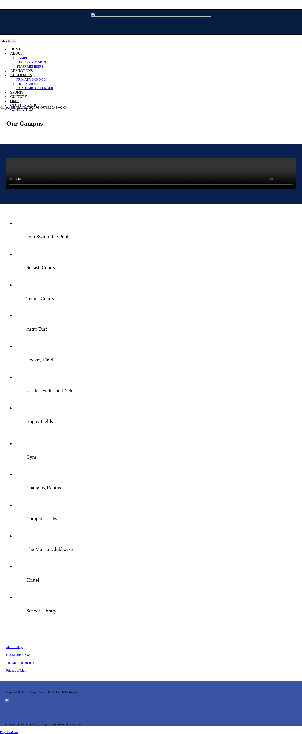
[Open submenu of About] (26, 54)
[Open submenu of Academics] (35, 76)
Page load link (9, 732)
